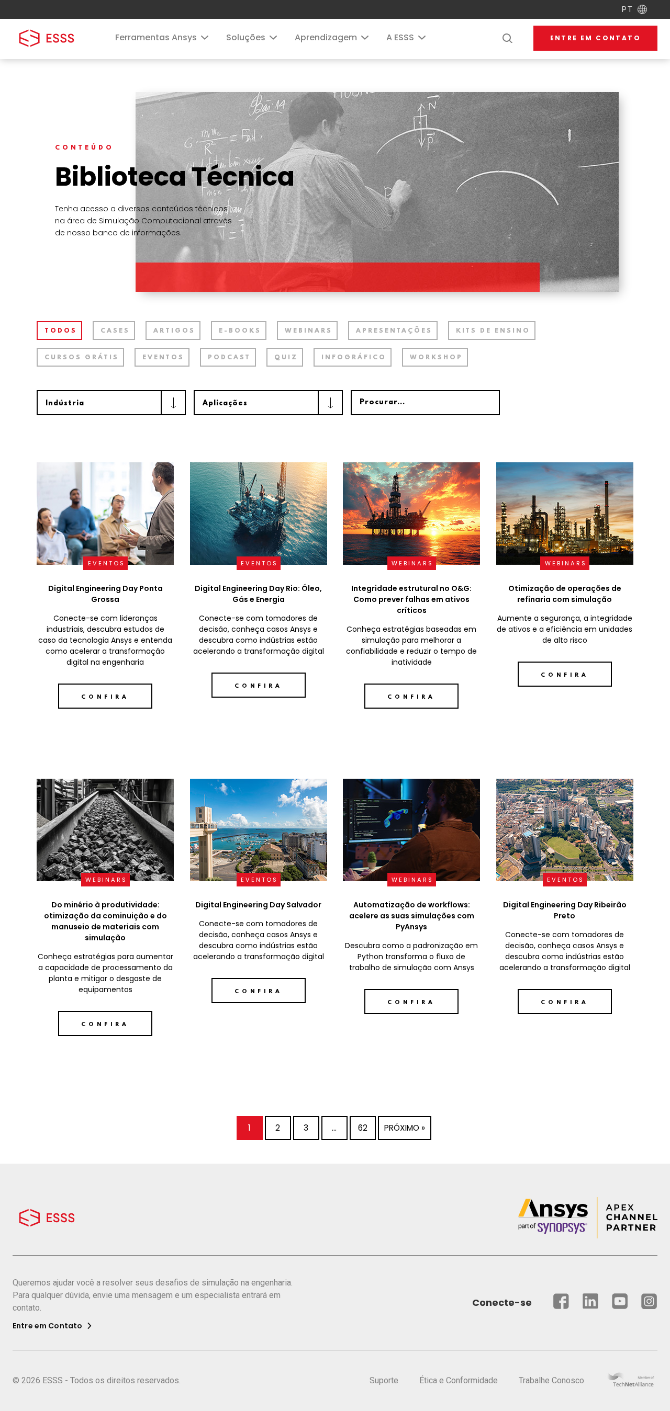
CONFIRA (411, 697)
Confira (105, 697)
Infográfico (353, 357)
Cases (115, 331)
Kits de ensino (493, 331)
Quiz (286, 357)
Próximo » (404, 1127)
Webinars (308, 331)
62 (362, 1127)
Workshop (436, 357)
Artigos (174, 331)
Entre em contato (595, 37)
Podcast (229, 357)
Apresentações (394, 331)
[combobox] (111, 402)
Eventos (163, 357)
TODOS (60, 331)
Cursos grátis (81, 357)
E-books (240, 331)
